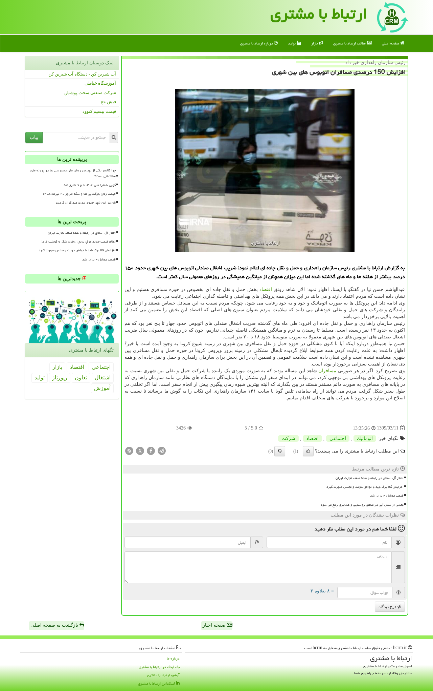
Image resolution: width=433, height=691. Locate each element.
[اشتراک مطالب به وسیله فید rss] (129, 450)
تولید (292, 43)
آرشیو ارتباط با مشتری (163, 674)
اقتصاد (265, 289)
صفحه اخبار (215, 625)
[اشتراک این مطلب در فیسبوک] (151, 450)
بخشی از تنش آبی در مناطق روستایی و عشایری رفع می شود (362, 504)
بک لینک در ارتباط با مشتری (159, 666)
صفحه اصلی (391, 43)
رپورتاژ (59, 377)
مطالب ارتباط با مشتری (350, 43)
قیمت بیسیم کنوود (99, 111)
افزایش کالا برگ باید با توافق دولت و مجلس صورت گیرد (365, 486)
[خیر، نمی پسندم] (279, 451)
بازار (315, 43)
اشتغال (103, 377)
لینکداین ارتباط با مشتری (157, 683)
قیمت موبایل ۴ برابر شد (387, 495)
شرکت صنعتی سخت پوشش (90, 92)
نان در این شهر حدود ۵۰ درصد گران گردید (86, 202)
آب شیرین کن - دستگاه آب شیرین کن (82, 74)
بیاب (34, 137)
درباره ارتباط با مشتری (257, 43)
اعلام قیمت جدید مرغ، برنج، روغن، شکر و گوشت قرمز (78, 241)
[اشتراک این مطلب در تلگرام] (161, 450)
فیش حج (108, 101)
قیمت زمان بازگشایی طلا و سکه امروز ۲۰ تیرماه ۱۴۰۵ (79, 193)
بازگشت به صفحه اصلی (54, 625)
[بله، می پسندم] (308, 451)
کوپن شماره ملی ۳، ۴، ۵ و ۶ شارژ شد (90, 185)
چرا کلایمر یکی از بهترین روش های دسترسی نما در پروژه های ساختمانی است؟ (73, 173)
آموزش (102, 388)
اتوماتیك (365, 438)
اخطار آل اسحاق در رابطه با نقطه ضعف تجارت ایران (370, 478)
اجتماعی (337, 438)
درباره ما (173, 658)
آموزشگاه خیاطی (100, 83)
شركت (288, 438)
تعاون (81, 377)
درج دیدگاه (388, 606)
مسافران (327, 370)
